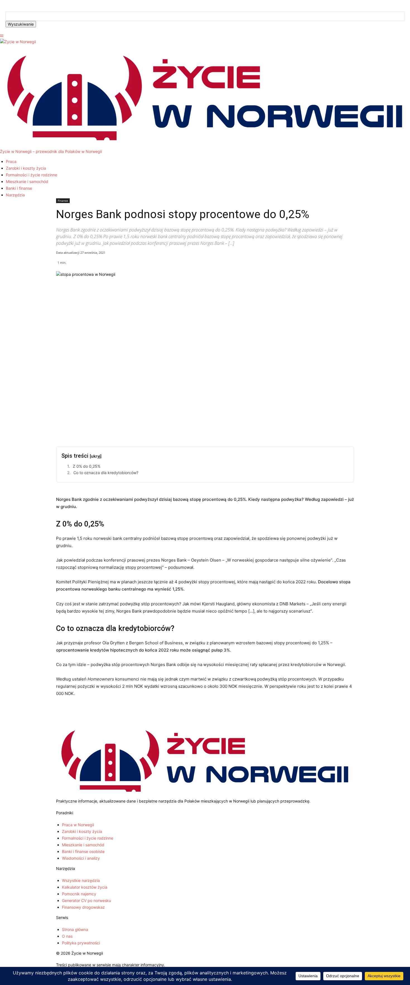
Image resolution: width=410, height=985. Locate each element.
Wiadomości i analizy (81, 858)
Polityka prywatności (81, 942)
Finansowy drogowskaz (83, 907)
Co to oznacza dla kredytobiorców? (105, 472)
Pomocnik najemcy (79, 893)
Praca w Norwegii (78, 824)
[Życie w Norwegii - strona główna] (205, 795)
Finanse (63, 201)
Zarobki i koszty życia (26, 168)
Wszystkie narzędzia (81, 880)
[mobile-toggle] (1, 35)
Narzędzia (15, 194)
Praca (11, 161)
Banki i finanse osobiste (83, 851)
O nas (67, 936)
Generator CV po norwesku (86, 900)
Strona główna (75, 929)
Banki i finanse (19, 188)
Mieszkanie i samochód (27, 181)
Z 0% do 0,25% (86, 466)
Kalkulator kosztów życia (84, 887)
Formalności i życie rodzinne (31, 174)
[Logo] (18, 41)
